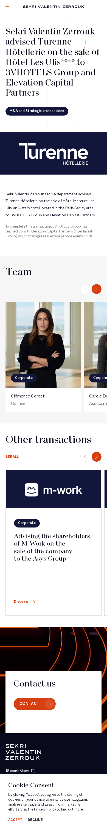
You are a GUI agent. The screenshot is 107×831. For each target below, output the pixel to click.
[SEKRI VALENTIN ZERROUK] (53, 6)
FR (7, 43)
